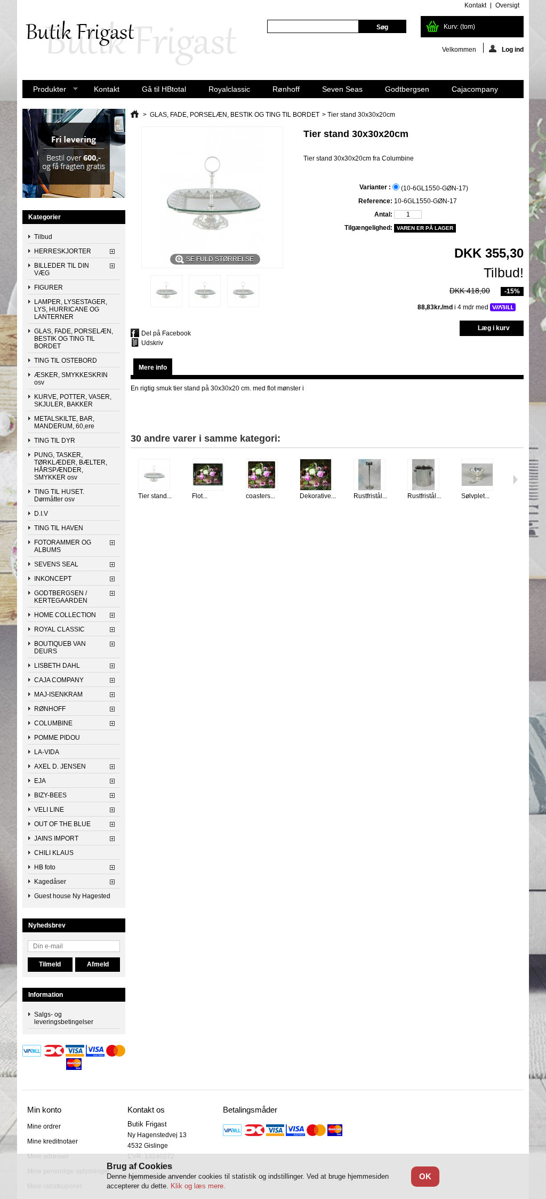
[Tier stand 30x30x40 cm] (158, 475)
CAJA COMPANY (59, 680)
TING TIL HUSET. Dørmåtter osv (59, 495)
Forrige (133, 479)
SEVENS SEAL (56, 564)
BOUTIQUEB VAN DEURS (60, 647)
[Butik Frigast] (137, 44)
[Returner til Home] (135, 114)
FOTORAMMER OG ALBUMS (62, 546)
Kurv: (459, 26)
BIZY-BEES (50, 795)
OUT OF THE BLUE (62, 824)
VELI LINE (49, 809)
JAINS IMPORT (56, 838)
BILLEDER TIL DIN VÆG (61, 269)
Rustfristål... (370, 496)
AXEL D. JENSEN (60, 766)
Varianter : (375, 187)
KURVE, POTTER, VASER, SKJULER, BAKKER (72, 400)
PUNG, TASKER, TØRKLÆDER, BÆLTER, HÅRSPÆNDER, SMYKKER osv (70, 466)
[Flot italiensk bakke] (212, 475)
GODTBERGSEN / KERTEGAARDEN (60, 596)
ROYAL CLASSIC (59, 629)
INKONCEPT (52, 578)
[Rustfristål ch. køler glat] (427, 475)
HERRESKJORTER (62, 251)
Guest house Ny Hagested (72, 896)
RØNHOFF (50, 709)
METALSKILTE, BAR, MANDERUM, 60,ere (64, 422)
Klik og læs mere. (198, 1186)
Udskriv (152, 343)
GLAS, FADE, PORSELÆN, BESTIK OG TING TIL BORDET (73, 338)
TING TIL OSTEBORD (65, 360)
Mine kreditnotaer (52, 1141)
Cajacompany (475, 89)
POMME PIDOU (57, 737)
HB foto (44, 867)
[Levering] (73, 195)
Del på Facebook (166, 333)
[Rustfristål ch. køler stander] (374, 475)
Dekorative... (318, 496)
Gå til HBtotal (164, 89)
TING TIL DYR (54, 440)
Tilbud (43, 237)
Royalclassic (229, 89)
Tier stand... (155, 496)
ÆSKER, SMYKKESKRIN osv (71, 378)
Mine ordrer (44, 1126)
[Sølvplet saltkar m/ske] (481, 475)
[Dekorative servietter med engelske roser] (320, 475)
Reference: (375, 201)
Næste (515, 479)
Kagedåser (50, 881)
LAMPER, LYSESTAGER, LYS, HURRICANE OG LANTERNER (70, 309)
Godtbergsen (407, 89)
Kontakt (106, 89)
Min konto (44, 1109)
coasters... (260, 496)
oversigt (507, 5)
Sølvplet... (475, 496)
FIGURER (48, 287)
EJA (40, 781)
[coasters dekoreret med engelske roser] (266, 475)
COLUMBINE (53, 723)
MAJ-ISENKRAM (58, 694)
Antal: (383, 214)
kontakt (475, 5)
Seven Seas (342, 89)
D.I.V (41, 513)
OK (425, 1176)
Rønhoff (286, 89)
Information (45, 994)
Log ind (513, 49)
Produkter (44, 91)
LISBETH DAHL (57, 665)
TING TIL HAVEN (58, 528)
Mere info (153, 367)
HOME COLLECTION (65, 615)
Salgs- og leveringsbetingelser (63, 1018)
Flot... (199, 496)
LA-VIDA (46, 752)
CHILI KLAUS (54, 853)
